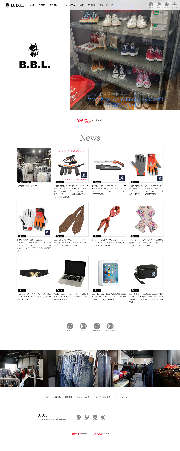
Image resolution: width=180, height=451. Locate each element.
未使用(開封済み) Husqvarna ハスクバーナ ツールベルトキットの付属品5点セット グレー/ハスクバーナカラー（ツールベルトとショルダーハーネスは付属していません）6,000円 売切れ (71, 191)
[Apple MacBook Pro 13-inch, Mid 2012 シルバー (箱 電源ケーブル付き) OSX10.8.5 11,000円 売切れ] (71, 273)
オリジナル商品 (68, 5)
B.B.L (14, 5)
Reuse (59, 182)
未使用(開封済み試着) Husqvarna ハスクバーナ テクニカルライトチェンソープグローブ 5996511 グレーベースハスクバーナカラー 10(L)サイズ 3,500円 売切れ (146, 189)
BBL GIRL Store (166, 5)
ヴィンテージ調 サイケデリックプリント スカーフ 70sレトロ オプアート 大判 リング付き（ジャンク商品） (109, 242)
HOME (31, 5)
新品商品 (54, 5)
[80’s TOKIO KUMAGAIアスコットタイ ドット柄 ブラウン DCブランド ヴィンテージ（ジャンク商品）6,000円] (71, 219)
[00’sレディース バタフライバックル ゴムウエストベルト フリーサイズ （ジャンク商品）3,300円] (34, 273)
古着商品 (42, 5)
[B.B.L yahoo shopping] (79, 435)
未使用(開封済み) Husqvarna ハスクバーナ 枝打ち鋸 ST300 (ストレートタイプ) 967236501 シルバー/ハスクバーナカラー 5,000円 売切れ (109, 189)
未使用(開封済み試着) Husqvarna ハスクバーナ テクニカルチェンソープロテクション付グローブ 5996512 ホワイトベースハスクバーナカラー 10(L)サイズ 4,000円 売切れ (34, 245)
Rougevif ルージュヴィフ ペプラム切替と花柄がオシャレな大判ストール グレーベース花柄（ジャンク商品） (146, 242)
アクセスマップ (106, 5)
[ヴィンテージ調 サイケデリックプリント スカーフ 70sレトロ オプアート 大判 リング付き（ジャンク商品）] (109, 219)
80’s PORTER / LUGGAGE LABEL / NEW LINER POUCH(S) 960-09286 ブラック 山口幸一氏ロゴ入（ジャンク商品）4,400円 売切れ (146, 298)
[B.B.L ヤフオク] (100, 435)
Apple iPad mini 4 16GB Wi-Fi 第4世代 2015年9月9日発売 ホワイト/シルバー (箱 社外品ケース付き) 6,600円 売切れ (109, 297)
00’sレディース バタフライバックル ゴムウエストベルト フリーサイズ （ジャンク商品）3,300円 (34, 297)
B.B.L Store (150, 5)
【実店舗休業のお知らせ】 (28, 185)
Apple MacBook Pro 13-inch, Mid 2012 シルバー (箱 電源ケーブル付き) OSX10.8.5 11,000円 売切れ (71, 297)
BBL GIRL (174, 5)
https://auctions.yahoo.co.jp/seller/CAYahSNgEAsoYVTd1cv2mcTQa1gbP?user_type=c (90, 120)
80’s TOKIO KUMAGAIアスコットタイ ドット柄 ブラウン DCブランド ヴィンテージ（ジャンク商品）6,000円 (71, 242)
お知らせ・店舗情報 (87, 5)
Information (25, 182)
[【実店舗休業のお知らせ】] (34, 165)
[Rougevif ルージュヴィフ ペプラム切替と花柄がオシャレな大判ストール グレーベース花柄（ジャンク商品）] (146, 219)
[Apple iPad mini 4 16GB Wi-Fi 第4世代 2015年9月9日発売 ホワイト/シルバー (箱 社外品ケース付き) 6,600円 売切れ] (109, 273)
